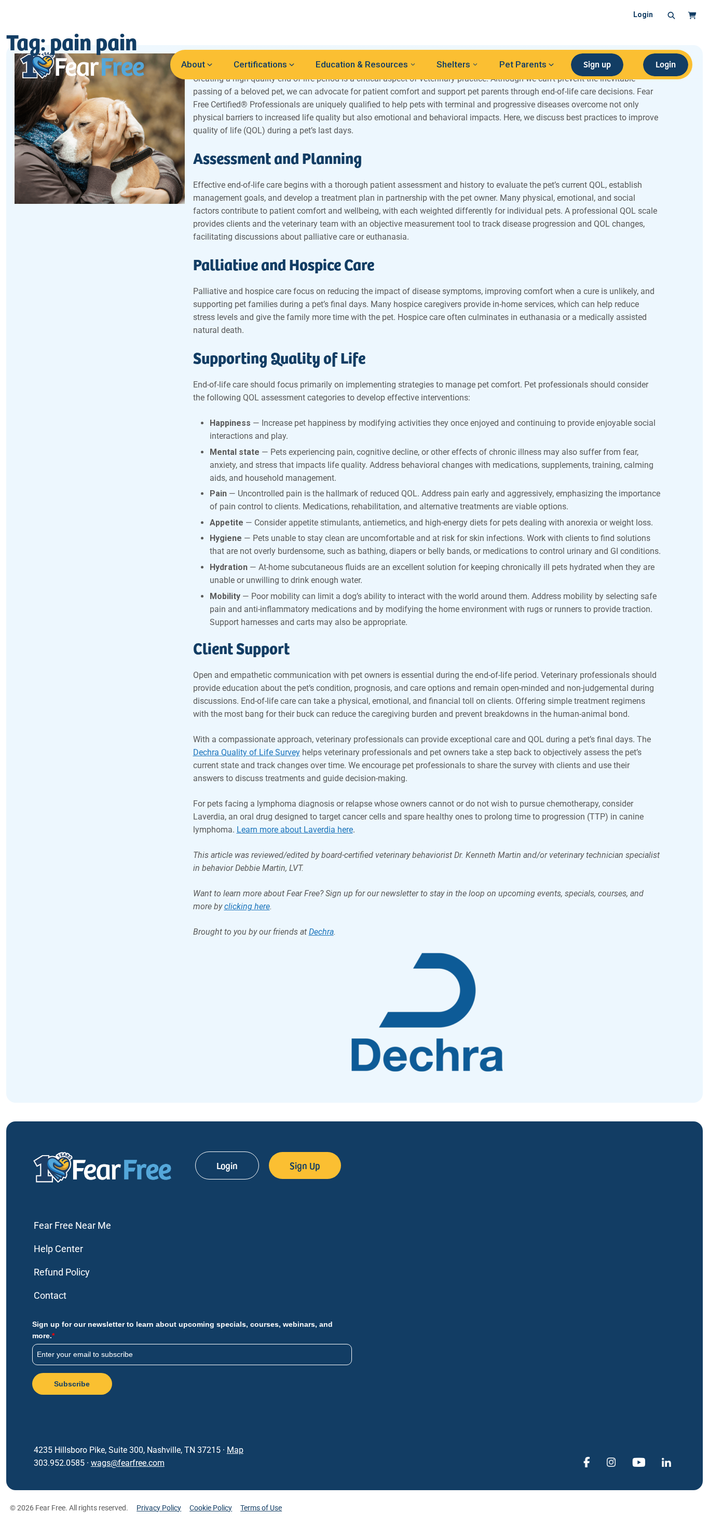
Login (643, 14)
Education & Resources (362, 64)
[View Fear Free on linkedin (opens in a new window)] (666, 1461)
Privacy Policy (159, 1508)
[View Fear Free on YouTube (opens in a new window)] (638, 1461)
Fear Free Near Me (72, 1225)
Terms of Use (261, 1508)
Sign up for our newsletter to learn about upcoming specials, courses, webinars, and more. (182, 1330)
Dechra (321, 932)
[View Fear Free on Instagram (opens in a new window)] (611, 1461)
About (193, 64)
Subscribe (72, 1384)
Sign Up (305, 1165)
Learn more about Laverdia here (295, 830)
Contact (50, 1295)
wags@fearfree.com (128, 1463)
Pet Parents (523, 64)
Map (235, 1450)
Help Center (58, 1248)
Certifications (260, 64)
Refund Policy (62, 1272)
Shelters (453, 64)
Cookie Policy (210, 1508)
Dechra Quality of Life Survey (246, 752)
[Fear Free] (89, 65)
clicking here (247, 906)
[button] (671, 15)
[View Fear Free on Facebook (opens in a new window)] (586, 1461)
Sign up (597, 64)
